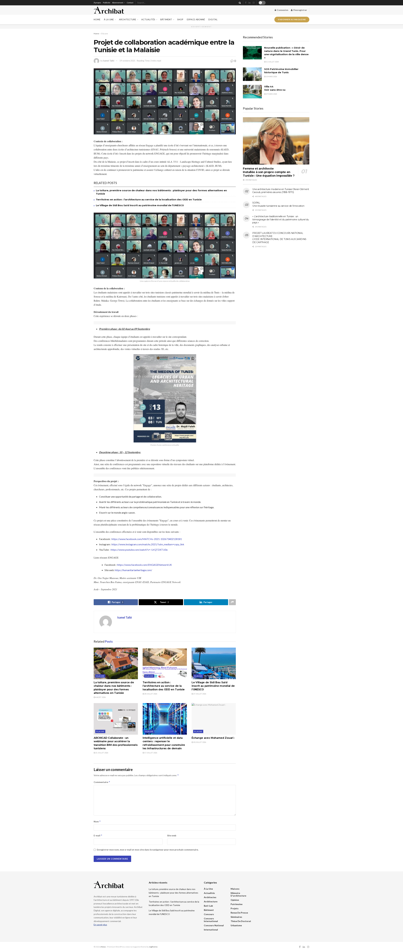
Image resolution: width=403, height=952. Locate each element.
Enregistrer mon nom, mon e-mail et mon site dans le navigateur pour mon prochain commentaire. (148, 849)
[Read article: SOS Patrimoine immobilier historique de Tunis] (252, 74)
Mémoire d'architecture (238, 894)
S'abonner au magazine (292, 19)
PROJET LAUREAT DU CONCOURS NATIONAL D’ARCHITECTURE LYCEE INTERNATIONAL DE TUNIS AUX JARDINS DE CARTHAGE (279, 238)
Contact (130, 2)
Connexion (282, 10)
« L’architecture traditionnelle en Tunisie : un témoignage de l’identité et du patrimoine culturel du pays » (280, 219)
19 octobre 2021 (127, 60)
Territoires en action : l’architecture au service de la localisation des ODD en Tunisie (149, 199)
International (211, 929)
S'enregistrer (300, 10)
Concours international (211, 919)
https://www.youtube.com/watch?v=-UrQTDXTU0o (139, 549)
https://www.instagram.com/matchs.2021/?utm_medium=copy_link (148, 544)
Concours (209, 914)
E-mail (98, 835)
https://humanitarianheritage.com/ (133, 570)
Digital (213, 19)
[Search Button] (239, 2)
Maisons (235, 888)
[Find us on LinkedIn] (249, 3)
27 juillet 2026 (199, 694)
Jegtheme (153, 947)
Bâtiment (166, 19)
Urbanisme (236, 925)
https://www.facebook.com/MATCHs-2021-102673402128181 (147, 538)
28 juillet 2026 (150, 694)
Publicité (106, 2)
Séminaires (236, 917)
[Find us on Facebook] (245, 3)
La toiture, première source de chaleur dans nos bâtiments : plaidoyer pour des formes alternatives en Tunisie (173, 892)
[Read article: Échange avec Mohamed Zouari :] (214, 719)
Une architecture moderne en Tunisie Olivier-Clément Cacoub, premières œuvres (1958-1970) (280, 191)
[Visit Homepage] (109, 10)
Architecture (127, 19)
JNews (103, 947)
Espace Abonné (196, 19)
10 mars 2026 (271, 76)
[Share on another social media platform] (232, 602)
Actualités (148, 19)
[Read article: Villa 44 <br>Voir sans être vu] (252, 91)
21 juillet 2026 (101, 753)
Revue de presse (239, 912)
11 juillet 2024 (272, 62)
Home (97, 19)
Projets (234, 908)
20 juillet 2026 (199, 742)
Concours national (214, 925)
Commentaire (102, 782)
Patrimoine (236, 904)
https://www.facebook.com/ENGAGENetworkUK (144, 564)
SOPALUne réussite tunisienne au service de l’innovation (278, 204)
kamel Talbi (108, 60)
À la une (109, 19)
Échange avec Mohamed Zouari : (213, 737)
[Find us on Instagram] (254, 3)
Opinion (235, 900)
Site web (171, 835)
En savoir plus (100, 924)
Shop (180, 19)
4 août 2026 (100, 697)
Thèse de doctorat (241, 921)
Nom (97, 821)
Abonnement (117, 2)
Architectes (210, 897)
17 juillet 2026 (150, 753)
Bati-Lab (208, 905)
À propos (97, 2)
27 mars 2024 (271, 94)
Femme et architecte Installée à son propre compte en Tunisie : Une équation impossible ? (268, 172)
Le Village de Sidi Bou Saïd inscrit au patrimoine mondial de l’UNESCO (140, 205)
